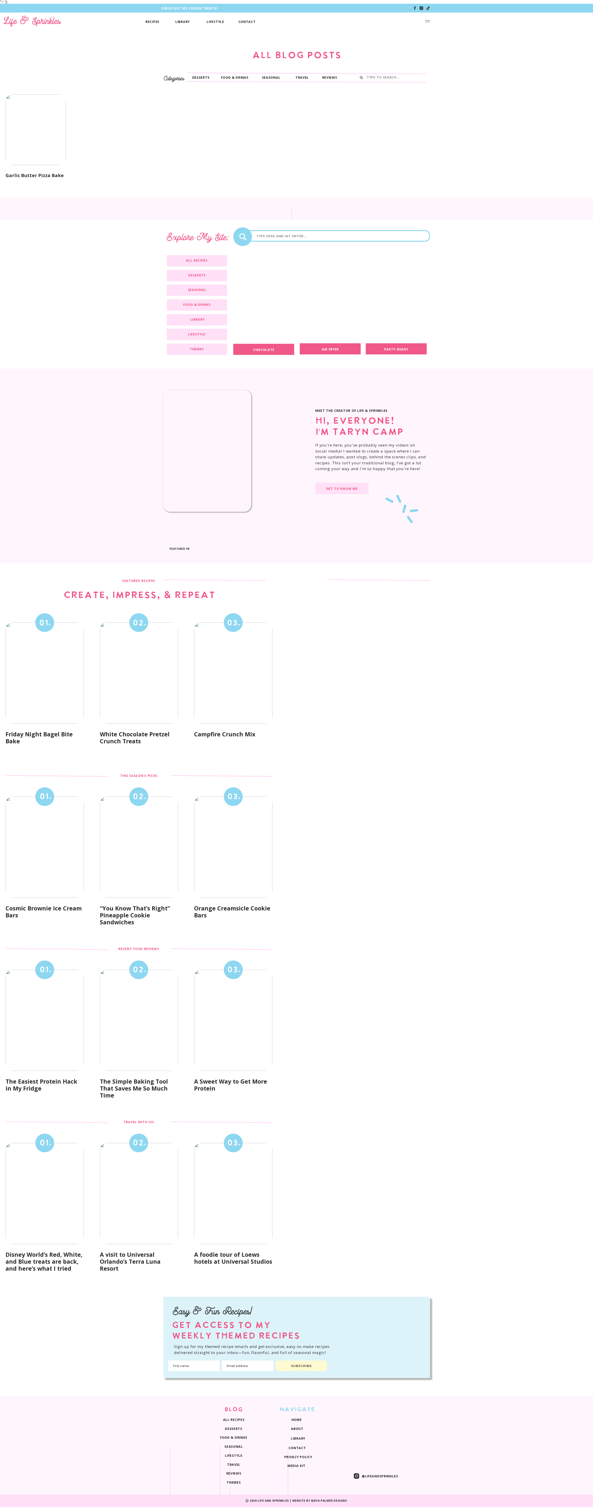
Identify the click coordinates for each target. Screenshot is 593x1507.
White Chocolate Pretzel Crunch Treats (135, 737)
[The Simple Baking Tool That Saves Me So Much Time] (139, 1020)
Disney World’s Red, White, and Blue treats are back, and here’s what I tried (44, 1261)
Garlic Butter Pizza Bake (35, 175)
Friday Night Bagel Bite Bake (39, 737)
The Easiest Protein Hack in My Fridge (41, 1084)
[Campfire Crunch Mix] (233, 673)
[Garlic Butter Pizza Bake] (36, 129)
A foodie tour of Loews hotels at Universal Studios (233, 1258)
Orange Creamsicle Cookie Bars (232, 911)
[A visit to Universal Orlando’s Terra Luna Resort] (139, 1193)
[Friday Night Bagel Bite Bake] (45, 673)
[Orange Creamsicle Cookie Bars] (233, 847)
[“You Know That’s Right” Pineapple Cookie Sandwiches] (139, 847)
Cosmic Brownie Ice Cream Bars (44, 911)
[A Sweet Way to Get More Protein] (233, 1020)
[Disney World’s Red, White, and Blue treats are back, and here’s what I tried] (45, 1193)
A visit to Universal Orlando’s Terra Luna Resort (130, 1261)
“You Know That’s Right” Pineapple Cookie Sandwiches (135, 915)
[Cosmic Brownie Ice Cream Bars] (45, 847)
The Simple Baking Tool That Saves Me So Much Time (134, 1088)
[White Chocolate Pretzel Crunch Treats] (139, 673)
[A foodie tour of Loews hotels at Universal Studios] (233, 1193)
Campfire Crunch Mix (224, 734)
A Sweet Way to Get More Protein (230, 1084)
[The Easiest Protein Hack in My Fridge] (45, 1020)
